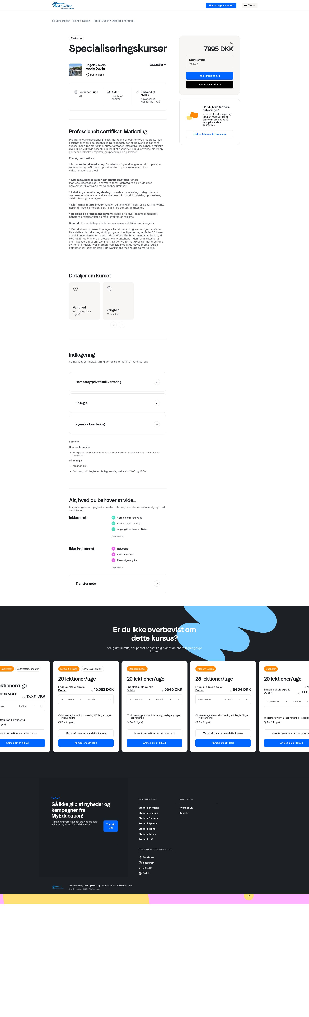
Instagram (148, 862)
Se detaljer (156, 64)
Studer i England (148, 813)
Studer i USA (146, 839)
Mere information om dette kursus (154, 733)
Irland (76, 20)
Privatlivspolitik (108, 886)
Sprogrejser (62, 20)
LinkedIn (147, 867)
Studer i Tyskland (149, 807)
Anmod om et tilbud (209, 84)
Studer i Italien (147, 834)
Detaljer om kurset (123, 20)
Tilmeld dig (110, 826)
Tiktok (146, 873)
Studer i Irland (147, 828)
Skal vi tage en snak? (221, 5)
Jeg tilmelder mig (209, 75)
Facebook (148, 857)
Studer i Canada (148, 818)
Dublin (86, 20)
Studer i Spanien (148, 823)
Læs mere (117, 536)
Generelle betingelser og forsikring (84, 886)
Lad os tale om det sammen (210, 134)
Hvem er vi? (186, 807)
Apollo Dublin (101, 20)
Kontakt (183, 813)
